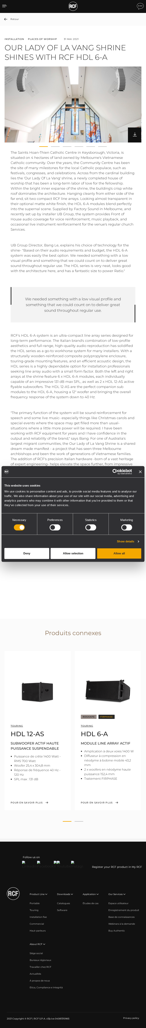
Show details (125, 541)
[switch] (55, 527)
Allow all (119, 553)
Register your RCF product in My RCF (117, 867)
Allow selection (73, 553)
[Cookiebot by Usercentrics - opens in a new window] (115, 472)
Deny (26, 553)
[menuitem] (35, 903)
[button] (43, 147)
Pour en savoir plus (27, 802)
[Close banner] (140, 471)
